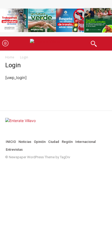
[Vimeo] (32, 167)
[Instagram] (16, 167)
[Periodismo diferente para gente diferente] (56, 43)
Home (9, 57)
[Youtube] (41, 167)
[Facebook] (7, 167)
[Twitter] (24, 167)
